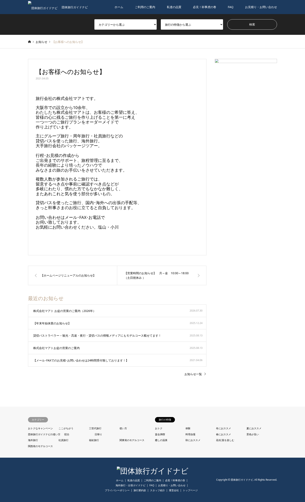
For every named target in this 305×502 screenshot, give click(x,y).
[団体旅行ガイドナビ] (152, 471)
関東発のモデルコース (132, 440)
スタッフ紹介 (157, 490)
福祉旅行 (94, 440)
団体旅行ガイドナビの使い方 (44, 434)
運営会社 (174, 490)
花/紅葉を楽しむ (225, 440)
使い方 (123, 428)
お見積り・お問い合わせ (261, 7)
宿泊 (66, 434)
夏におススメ (253, 428)
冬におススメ (223, 428)
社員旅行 (63, 440)
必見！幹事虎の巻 (204, 7)
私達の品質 (174, 7)
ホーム (119, 7)
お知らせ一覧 (193, 374)
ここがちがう (66, 428)
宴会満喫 (160, 434)
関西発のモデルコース (40, 446)
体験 (187, 428)
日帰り (98, 434)
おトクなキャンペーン (40, 428)
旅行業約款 (140, 490)
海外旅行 (33, 440)
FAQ (230, 7)
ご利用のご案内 (145, 7)
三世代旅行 (95, 428)
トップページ (190, 490)
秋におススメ (192, 440)
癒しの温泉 (161, 440)
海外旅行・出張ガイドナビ (130, 485)
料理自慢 (190, 434)
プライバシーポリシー (117, 490)
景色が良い (252, 434)
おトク (158, 428)
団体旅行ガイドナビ (242, 479)
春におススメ (223, 434)
